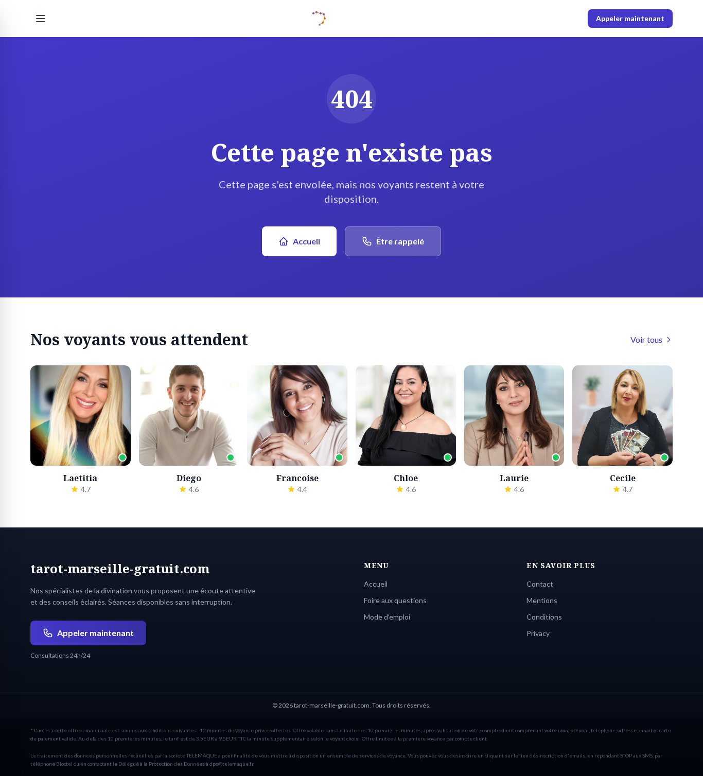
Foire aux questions (395, 600)
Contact (539, 583)
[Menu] (40, 18)
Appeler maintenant (630, 18)
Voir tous (646, 339)
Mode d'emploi (387, 616)
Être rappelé (400, 241)
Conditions (544, 616)
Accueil (306, 241)
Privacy (538, 633)
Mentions (541, 600)
